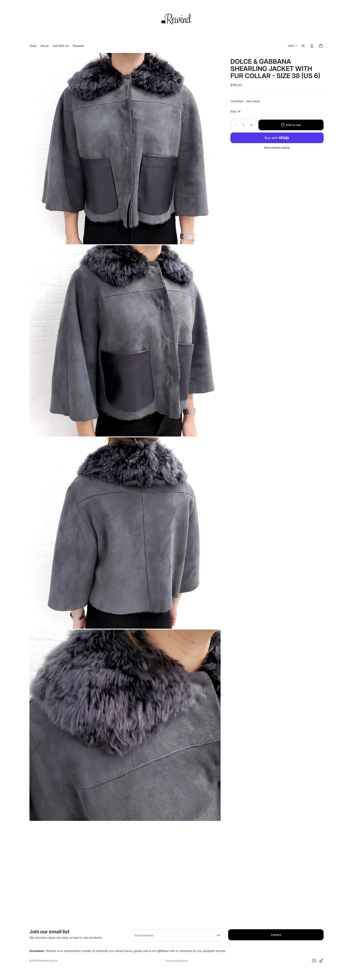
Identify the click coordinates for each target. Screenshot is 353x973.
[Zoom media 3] (125, 533)
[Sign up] (218, 935)
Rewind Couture (48, 960)
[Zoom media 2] (125, 341)
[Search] (303, 46)
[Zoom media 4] (125, 725)
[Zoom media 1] (125, 148)
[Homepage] (176, 19)
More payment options (277, 147)
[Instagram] (314, 960)
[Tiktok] (321, 960)
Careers (276, 934)
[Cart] (320, 46)
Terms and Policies (177, 960)
